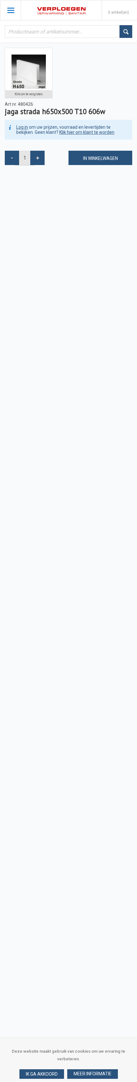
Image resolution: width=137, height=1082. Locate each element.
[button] (92, 1074)
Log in (22, 127)
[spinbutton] (24, 158)
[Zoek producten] (125, 31)
